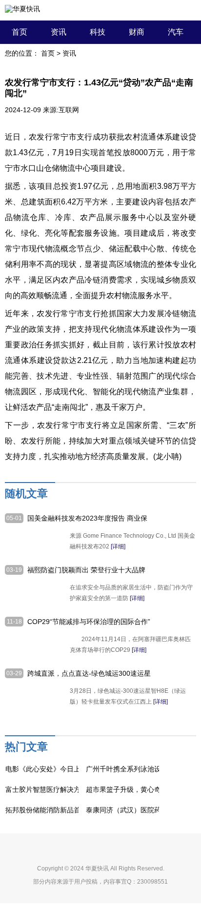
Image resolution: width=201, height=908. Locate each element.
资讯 (58, 32)
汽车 (175, 32)
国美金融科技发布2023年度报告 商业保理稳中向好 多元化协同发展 (87, 518)
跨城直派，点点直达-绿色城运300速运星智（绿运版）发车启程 (89, 673)
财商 (136, 32)
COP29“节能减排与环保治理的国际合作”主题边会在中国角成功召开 (88, 622)
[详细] (118, 546)
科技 (97, 32)
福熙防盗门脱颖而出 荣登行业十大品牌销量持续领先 (86, 570)
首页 (19, 32)
